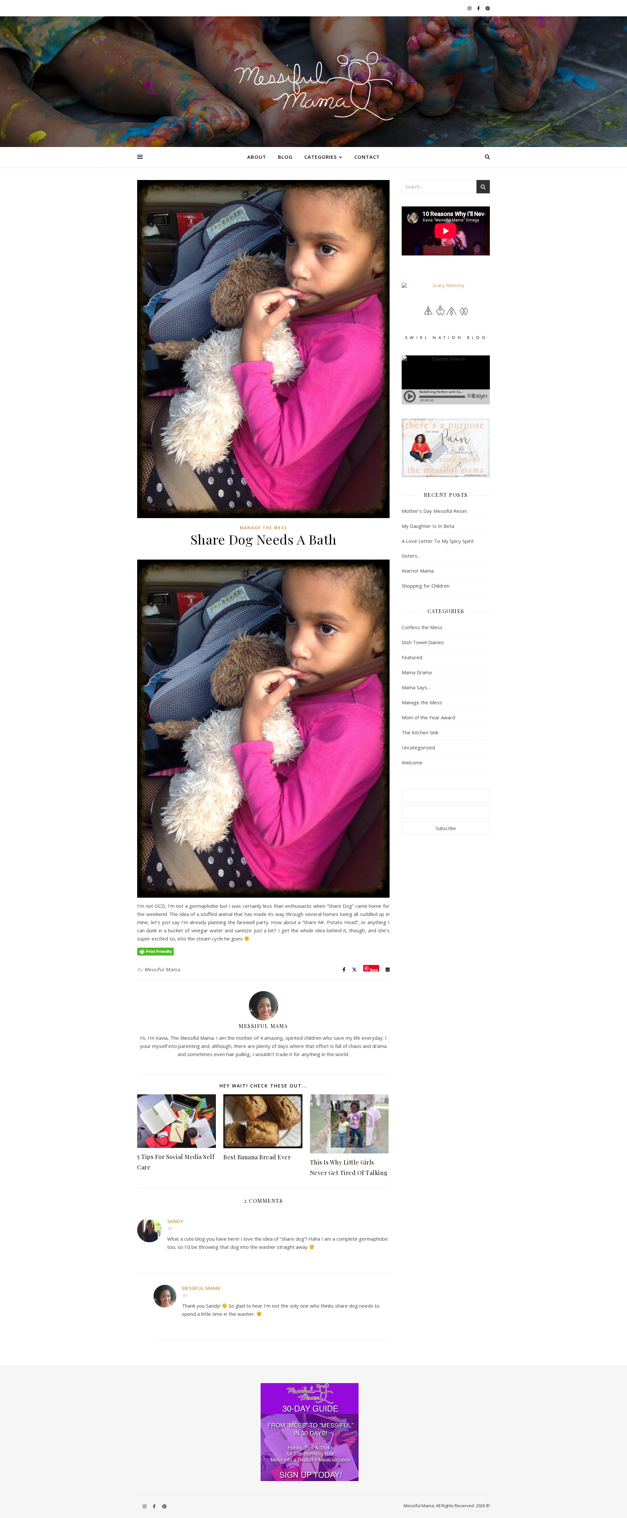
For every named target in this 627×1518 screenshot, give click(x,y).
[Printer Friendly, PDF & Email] (155, 951)
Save (374, 969)
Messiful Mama (162, 969)
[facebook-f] (479, 8)
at (170, 1228)
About (256, 157)
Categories (320, 157)
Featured (412, 657)
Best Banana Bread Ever (257, 1157)
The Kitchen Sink (420, 732)
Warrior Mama (418, 570)
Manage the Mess (263, 527)
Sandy (175, 1221)
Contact (367, 157)
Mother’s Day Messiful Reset (434, 511)
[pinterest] (488, 8)
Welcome (412, 762)
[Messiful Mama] (313, 81)
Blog (285, 157)
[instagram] (470, 8)
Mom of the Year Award (428, 717)
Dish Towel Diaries (423, 642)
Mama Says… (416, 687)
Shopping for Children (425, 585)
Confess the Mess (422, 627)
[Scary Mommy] (446, 285)
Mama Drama (417, 672)
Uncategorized (418, 747)
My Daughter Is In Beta (428, 526)
